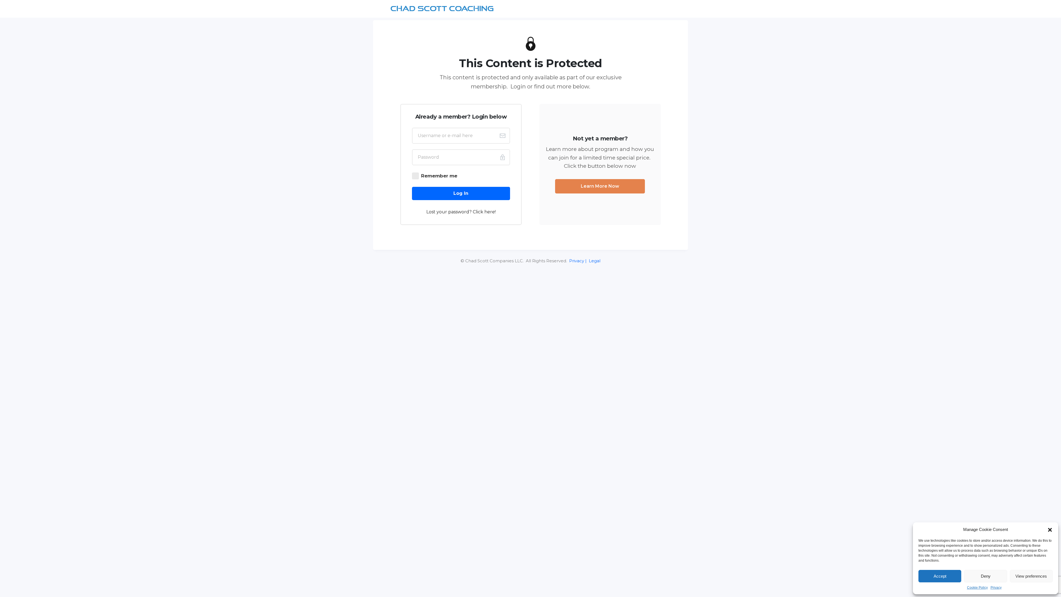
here (489, 211)
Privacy (996, 588)
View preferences (1031, 576)
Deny (986, 576)
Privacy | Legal (584, 260)
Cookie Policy (977, 588)
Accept (940, 576)
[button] (1050, 529)
